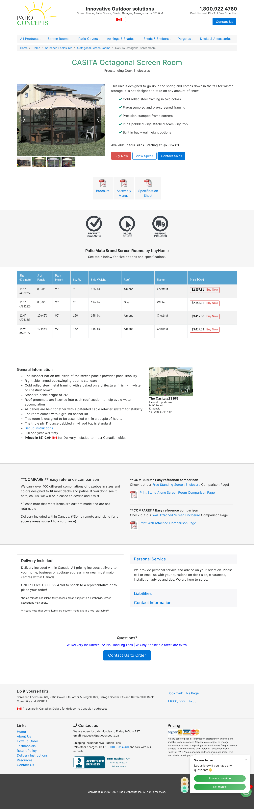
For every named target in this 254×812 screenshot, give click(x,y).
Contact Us (224, 22)
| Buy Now (205, 289)
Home (24, 48)
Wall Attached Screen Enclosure (176, 515)
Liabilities (143, 593)
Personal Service (150, 559)
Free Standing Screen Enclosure (176, 485)
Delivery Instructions (32, 755)
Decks (215, 39)
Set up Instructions (39, 428)
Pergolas (185, 39)
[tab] (183, 559)
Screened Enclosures (58, 48)
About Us (24, 736)
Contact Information (152, 602)
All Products (29, 39)
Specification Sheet (148, 193)
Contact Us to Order (127, 655)
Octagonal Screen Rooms (93, 48)
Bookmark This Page (183, 693)
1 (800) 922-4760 (117, 747)
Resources (24, 760)
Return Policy (27, 751)
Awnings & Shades (121, 39)
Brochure (103, 191)
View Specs (144, 156)
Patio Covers (88, 39)
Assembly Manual (124, 193)
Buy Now (121, 156)
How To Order (27, 741)
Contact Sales (171, 156)
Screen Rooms (59, 39)
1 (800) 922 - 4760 (182, 701)
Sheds (156, 39)
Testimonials (26, 746)
